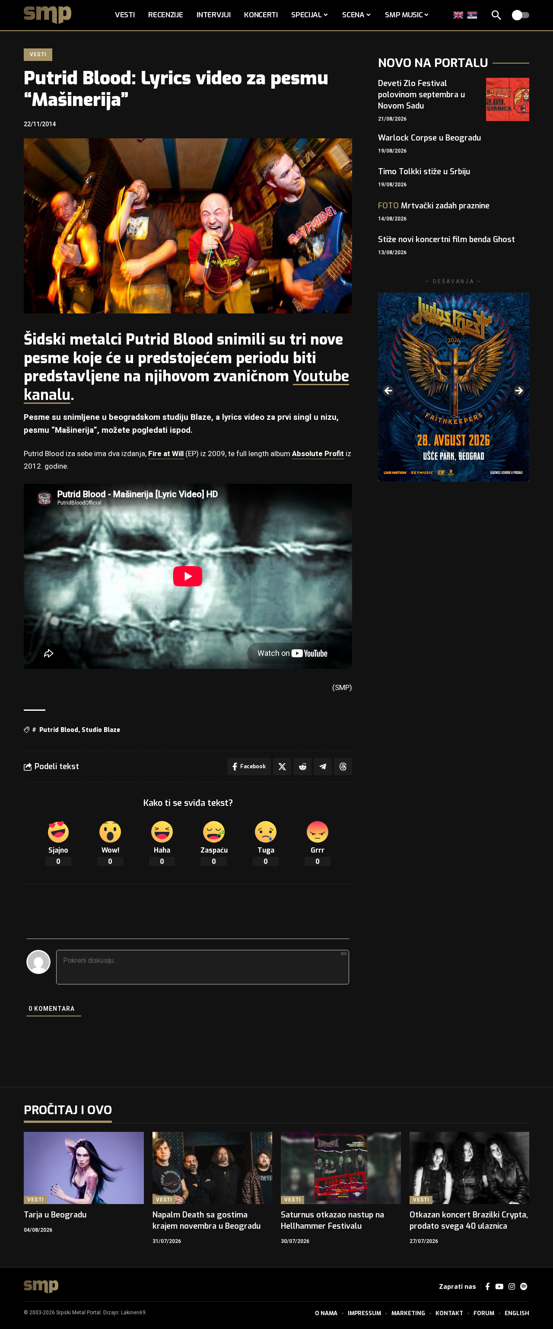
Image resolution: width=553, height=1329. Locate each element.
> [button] (518, 391)
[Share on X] (282, 766)
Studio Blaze (101, 730)
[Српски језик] (472, 15)
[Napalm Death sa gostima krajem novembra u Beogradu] (213, 1168)
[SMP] (41, 1286)
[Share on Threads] (343, 766)
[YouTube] (499, 1287)
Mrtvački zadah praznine (433, 206)
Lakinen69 (133, 1312)
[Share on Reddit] (302, 766)
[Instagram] (511, 1287)
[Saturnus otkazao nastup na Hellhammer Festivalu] (341, 1168)
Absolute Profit (318, 453)
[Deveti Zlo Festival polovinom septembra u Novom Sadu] (507, 99)
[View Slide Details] (453, 387)
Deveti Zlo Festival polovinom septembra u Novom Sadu (421, 94)
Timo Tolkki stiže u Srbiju (424, 171)
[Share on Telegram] (323, 766)
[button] (496, 15)
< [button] (388, 391)
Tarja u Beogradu (55, 1215)
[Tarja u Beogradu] (84, 1168)
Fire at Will (166, 453)
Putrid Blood (58, 730)
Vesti (38, 54)
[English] (458, 15)
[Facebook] (487, 1287)
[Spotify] (523, 1287)
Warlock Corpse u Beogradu (429, 138)
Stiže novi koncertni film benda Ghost (446, 239)
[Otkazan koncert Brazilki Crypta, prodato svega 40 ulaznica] (470, 1168)
